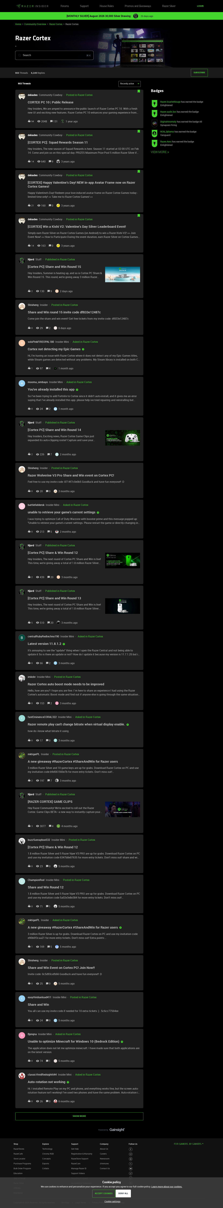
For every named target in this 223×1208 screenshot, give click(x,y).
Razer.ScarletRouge (170, 101)
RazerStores (19, 1148)
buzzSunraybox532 (39, 840)
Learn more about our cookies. (166, 1186)
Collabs (45, 1168)
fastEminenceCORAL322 (42, 717)
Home (18, 24)
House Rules (107, 6)
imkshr (32, 677)
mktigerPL (34, 754)
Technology (47, 1148)
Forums (65, 6)
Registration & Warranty (81, 1153)
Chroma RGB (48, 1153)
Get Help (75, 1148)
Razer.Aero (165, 141)
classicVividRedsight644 (42, 1074)
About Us (104, 1148)
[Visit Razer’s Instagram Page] (131, 1154)
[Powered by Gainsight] (111, 1130)
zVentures (104, 1163)
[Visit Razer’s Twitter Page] (131, 1164)
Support (84, 6)
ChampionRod (36, 880)
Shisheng (33, 305)
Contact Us (105, 1168)
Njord (31, 259)
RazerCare (75, 1163)
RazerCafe (18, 1153)
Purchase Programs (22, 1163)
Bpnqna (32, 1034)
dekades (33, 95)
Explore (45, 1144)
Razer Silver (168, 6)
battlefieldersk (36, 505)
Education (18, 1173)
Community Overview (35, 24)
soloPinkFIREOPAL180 (41, 342)
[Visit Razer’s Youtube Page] (131, 1169)
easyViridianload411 (39, 997)
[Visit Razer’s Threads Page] (131, 1159)
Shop (16, 1144)
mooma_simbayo (38, 382)
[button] (111, 1201)
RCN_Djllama (167, 131)
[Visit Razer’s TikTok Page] (131, 1173)
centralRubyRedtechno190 (43, 636)
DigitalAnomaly (168, 121)
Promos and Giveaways (138, 6)
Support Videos (78, 1173)
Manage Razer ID (78, 1168)
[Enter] (18, 55)
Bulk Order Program (22, 1168)
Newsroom (104, 1158)
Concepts (46, 1158)
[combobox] (54, 55)
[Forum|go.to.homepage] (32, 6)
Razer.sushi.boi (168, 111)
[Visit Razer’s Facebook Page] (131, 1149)
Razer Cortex (55, 24)
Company (104, 1144)
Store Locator (19, 1158)
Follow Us (133, 1144)
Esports (45, 1163)
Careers (103, 1153)
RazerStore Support (79, 1158)
